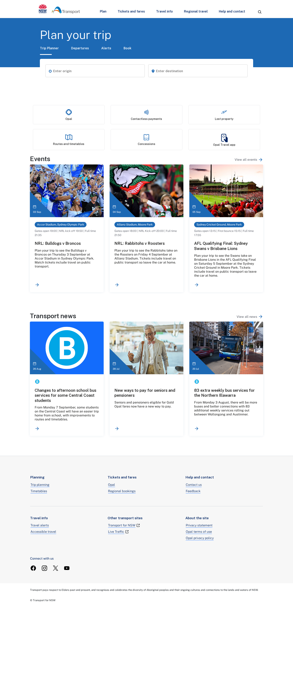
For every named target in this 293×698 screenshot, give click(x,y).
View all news (247, 317)
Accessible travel (43, 532)
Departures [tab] (80, 48)
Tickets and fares (131, 11)
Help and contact (232, 11)
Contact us (194, 485)
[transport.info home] (59, 9)
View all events (246, 159)
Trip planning (39, 485)
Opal (111, 485)
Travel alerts (39, 525)
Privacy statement (199, 525)
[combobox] (97, 71)
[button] (50, 70)
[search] (260, 12)
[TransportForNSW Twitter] (56, 568)
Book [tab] (127, 48)
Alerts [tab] (106, 48)
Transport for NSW (121, 525)
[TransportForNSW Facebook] (33, 568)
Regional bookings (122, 491)
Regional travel (196, 11)
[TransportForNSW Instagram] (44, 568)
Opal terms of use (199, 532)
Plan (103, 11)
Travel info (164, 11)
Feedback (193, 491)
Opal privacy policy (200, 538)
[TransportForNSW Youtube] (67, 568)
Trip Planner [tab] (49, 48)
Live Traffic (116, 532)
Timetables (38, 491)
